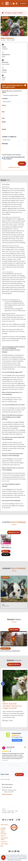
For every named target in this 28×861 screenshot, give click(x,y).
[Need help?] (3, 857)
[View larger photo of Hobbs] (9, 536)
